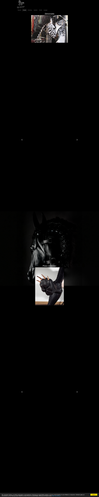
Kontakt (40, 10)
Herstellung (30, 10)
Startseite (19, 10)
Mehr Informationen (56, 495)
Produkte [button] (24, 10)
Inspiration (35, 10)
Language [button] (45, 10)
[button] (22, 139)
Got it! (94, 494)
